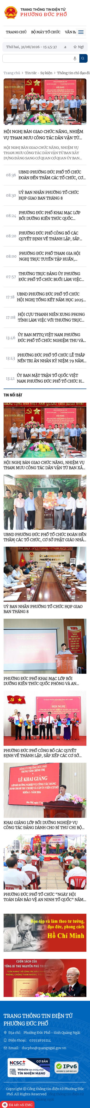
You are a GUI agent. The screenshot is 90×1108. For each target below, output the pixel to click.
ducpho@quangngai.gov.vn (44, 1048)
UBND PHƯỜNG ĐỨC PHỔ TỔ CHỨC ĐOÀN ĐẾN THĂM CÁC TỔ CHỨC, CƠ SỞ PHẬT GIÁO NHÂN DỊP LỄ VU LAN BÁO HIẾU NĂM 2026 (45, 537)
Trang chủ (16, 32)
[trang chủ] (11, 13)
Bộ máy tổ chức (45, 32)
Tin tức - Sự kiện (38, 73)
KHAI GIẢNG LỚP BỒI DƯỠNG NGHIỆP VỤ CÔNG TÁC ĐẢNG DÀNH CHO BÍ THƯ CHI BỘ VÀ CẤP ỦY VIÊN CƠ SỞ (43, 825)
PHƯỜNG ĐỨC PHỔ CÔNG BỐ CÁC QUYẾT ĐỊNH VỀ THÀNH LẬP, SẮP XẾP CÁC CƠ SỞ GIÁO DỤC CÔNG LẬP (41, 753)
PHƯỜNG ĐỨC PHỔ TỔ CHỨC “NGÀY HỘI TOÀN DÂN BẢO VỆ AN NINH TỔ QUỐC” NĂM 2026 (44, 897)
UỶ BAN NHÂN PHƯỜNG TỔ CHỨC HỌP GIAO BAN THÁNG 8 (43, 609)
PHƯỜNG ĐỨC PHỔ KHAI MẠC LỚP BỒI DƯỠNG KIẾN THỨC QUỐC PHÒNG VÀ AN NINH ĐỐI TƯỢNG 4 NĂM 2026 (40, 681)
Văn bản (72, 32)
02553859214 (40, 1040)
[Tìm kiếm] (83, 58)
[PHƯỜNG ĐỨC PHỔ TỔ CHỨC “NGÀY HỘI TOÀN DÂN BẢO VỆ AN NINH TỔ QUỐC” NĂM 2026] (45, 862)
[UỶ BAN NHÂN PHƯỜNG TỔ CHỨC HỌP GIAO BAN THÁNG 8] (45, 574)
